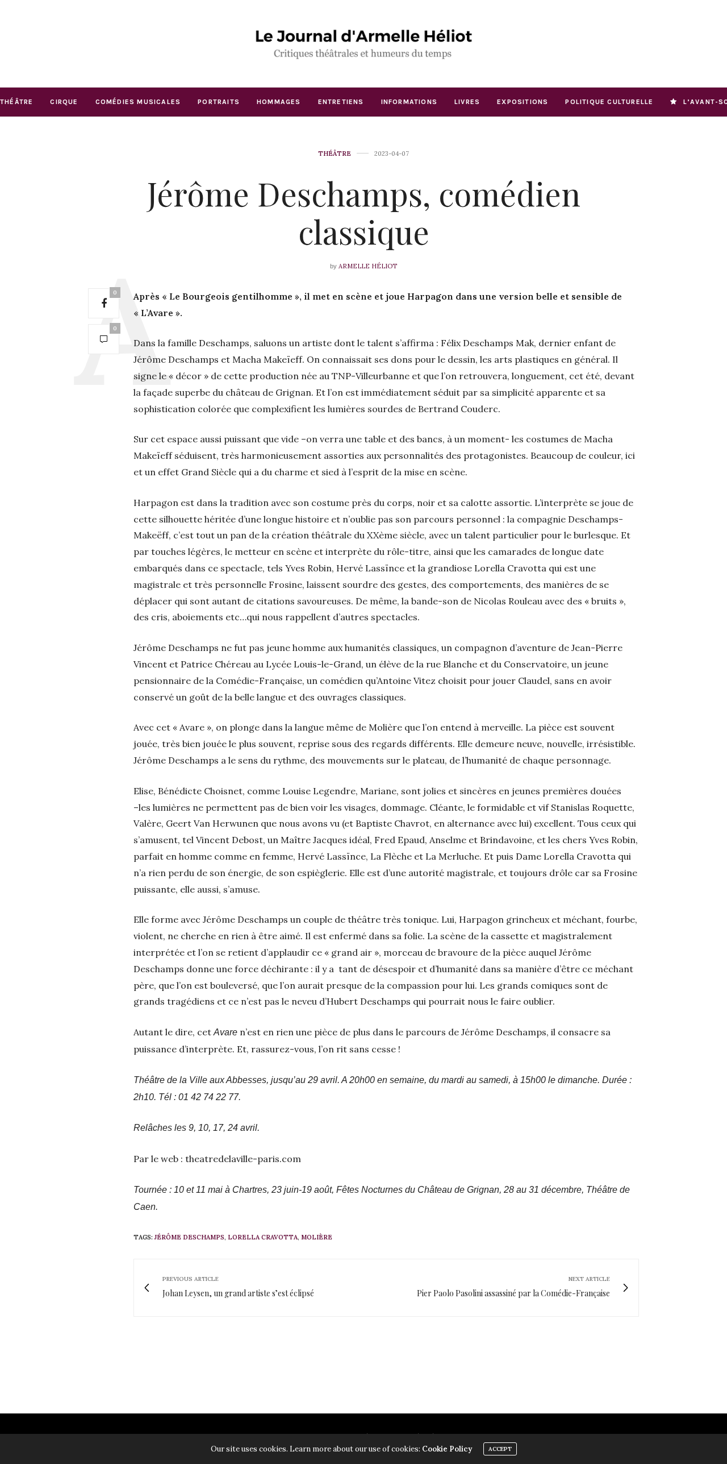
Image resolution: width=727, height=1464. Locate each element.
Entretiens (341, 102)
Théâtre (16, 102)
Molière (316, 1237)
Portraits (219, 102)
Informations (409, 102)
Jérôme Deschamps (189, 1237)
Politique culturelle (609, 102)
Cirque (64, 102)
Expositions (522, 102)
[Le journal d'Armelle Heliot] (364, 43)
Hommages (279, 102)
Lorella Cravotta (263, 1237)
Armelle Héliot (368, 266)
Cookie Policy (447, 1449)
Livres (467, 102)
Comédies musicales (138, 102)
